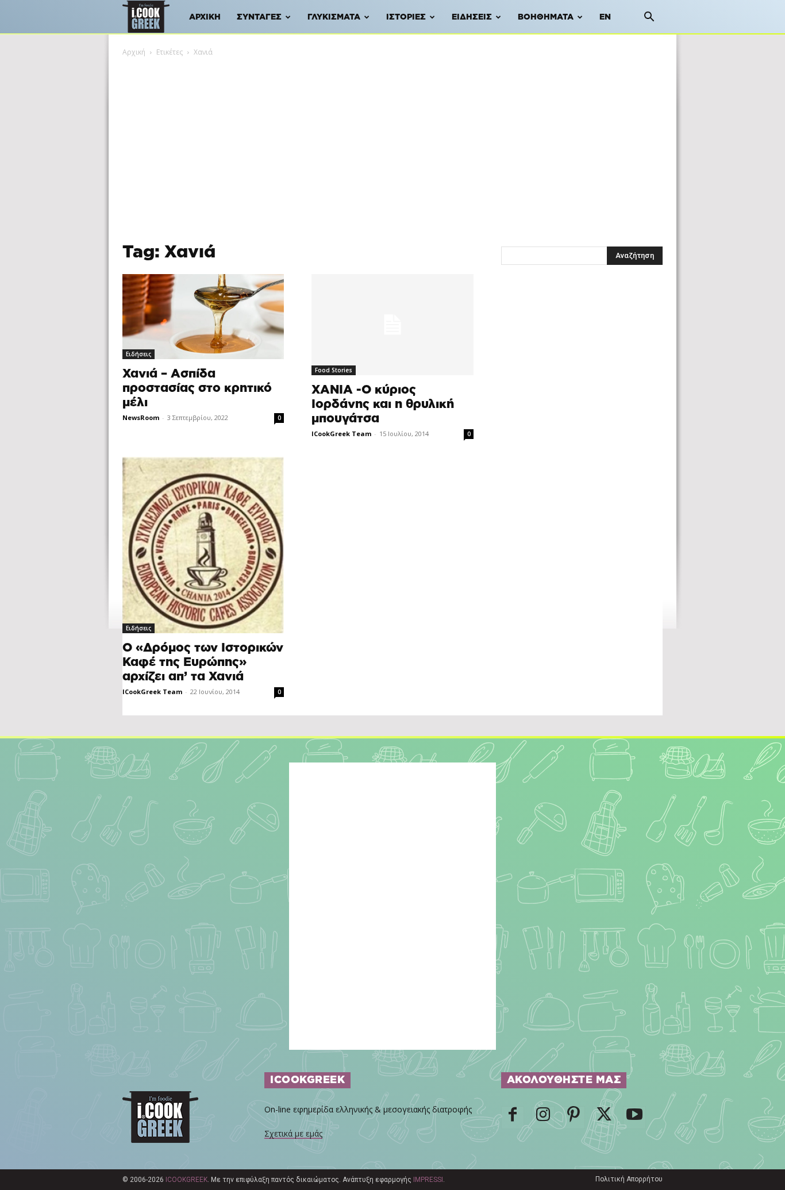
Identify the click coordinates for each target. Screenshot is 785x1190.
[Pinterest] (573, 1117)
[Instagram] (543, 1117)
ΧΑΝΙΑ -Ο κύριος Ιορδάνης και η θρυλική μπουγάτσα (382, 404)
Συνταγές (259, 17)
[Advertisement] (392, 144)
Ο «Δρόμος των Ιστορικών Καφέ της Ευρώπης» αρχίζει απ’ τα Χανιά (202, 662)
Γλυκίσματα (333, 17)
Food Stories (333, 370)
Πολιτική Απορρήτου (629, 1179)
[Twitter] (603, 1117)
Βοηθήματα (546, 17)
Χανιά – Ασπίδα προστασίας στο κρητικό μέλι (197, 388)
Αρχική (205, 17)
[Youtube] (634, 1117)
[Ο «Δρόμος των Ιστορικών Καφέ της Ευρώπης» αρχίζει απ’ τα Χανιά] (203, 545)
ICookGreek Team (341, 433)
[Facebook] (512, 1117)
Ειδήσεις (472, 17)
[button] (649, 18)
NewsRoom (140, 417)
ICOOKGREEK (186, 1180)
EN (605, 17)
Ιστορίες (406, 17)
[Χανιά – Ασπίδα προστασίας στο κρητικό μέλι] (203, 316)
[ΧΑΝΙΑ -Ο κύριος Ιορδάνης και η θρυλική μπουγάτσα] (392, 324)
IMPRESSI (428, 1180)
